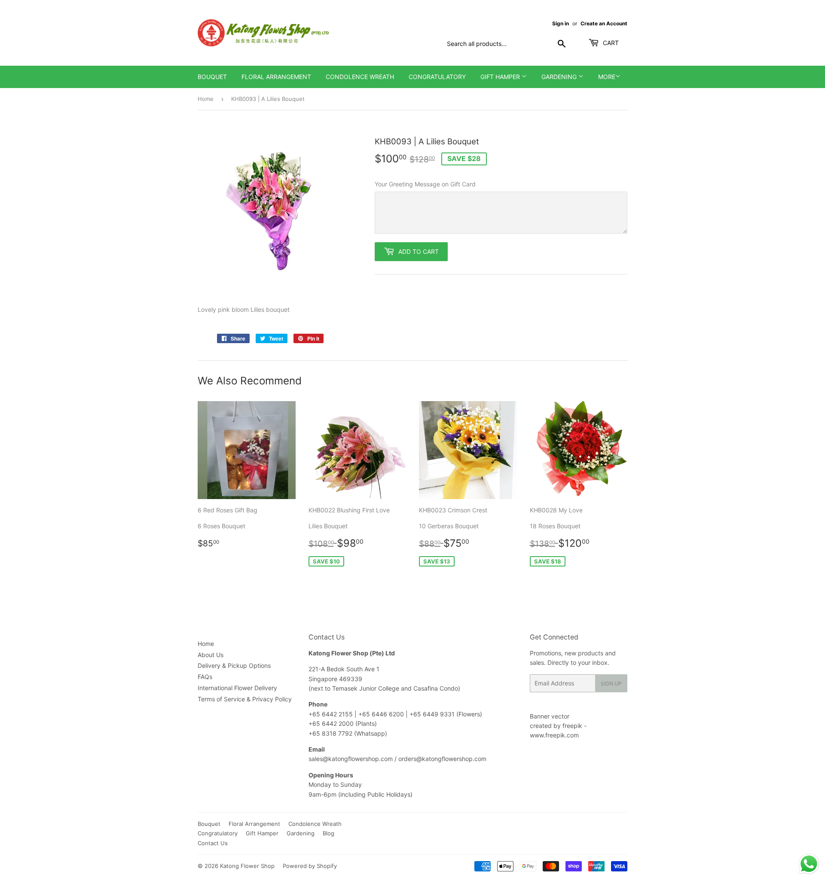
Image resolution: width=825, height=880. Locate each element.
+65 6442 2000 (331, 723)
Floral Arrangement (276, 76)
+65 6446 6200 (382, 714)
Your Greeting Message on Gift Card (425, 184)
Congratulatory (437, 76)
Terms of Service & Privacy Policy (245, 699)
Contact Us (213, 843)
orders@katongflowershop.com (442, 758)
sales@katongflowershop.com (351, 758)
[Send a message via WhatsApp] (809, 864)
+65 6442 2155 (331, 714)
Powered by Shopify (310, 865)
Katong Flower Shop (247, 865)
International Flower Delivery (237, 687)
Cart (610, 42)
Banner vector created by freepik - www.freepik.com (558, 726)
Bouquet (212, 76)
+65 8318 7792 (330, 733)
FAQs (205, 676)
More (606, 76)
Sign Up (611, 683)
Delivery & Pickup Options (234, 665)
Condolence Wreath (360, 76)
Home (206, 98)
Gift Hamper (501, 76)
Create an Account (604, 23)
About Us (210, 654)
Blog (328, 833)
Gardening (559, 76)
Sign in (560, 23)
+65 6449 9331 (432, 714)
